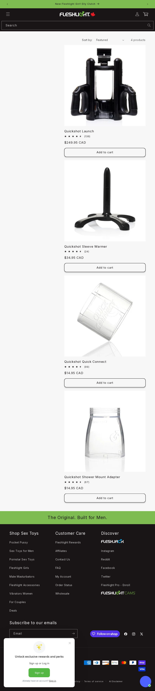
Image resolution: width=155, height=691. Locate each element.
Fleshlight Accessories (24, 585)
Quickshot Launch (79, 131)
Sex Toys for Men (21, 550)
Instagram (107, 550)
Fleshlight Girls (19, 567)
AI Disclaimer (115, 681)
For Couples (17, 602)
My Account (63, 576)
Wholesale (62, 593)
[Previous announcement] (7, 4)
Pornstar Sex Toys (21, 559)
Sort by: (87, 40)
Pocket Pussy (18, 542)
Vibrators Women (21, 593)
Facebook (108, 567)
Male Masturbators (21, 576)
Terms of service (94, 681)
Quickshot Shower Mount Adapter (92, 477)
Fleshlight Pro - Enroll (115, 585)
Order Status (63, 585)
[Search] (149, 25)
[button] (8, 14)
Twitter (105, 576)
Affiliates (61, 550)
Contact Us (62, 559)
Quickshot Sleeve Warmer (85, 246)
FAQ (58, 567)
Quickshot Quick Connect (85, 362)
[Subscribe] (73, 633)
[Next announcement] (147, 4)
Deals (13, 610)
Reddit (105, 559)
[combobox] (77, 25)
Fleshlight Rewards (68, 542)
